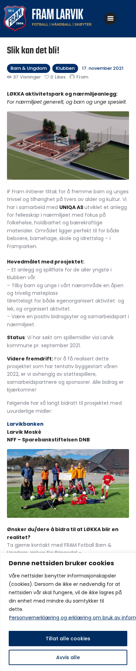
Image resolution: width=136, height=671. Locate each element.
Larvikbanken (25, 423)
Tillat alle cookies (68, 638)
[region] (68, 612)
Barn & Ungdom (28, 68)
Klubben (65, 68)
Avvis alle (68, 657)
